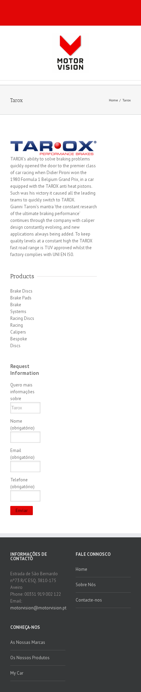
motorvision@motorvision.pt (38, 608)
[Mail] (78, 11)
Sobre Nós (86, 585)
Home (113, 100)
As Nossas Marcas (27, 642)
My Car (16, 673)
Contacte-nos (89, 600)
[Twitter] (67, 11)
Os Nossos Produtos (30, 658)
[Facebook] (56, 11)
